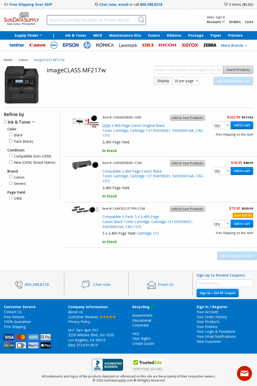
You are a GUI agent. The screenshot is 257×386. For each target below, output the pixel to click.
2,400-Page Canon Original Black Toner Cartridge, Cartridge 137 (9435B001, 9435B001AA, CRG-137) (153, 130)
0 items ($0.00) (241, 4)
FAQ (135, 333)
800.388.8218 (151, 4)
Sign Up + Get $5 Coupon (217, 293)
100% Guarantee (17, 321)
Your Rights (141, 338)
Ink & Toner (75, 35)
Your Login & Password (216, 331)
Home (8, 60)
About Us (75, 311)
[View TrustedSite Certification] (148, 364)
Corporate (140, 325)
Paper (216, 35)
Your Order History (212, 316)
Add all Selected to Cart (233, 81)
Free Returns (14, 316)
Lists (249, 22)
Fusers (154, 35)
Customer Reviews (83, 316)
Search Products (238, 70)
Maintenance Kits (125, 35)
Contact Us (13, 311)
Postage (196, 35)
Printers (235, 35)
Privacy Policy (79, 321)
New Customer (209, 341)
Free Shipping (15, 326)
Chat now (107, 4)
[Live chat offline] (244, 373)
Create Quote (143, 343)
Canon (23, 60)
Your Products (208, 321)
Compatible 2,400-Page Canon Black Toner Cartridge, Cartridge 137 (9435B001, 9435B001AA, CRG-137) (153, 176)
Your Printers (207, 326)
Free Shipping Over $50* (31, 4)
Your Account (207, 311)
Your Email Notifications (216, 336)
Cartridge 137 (148, 233)
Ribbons (174, 35)
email (123, 4)
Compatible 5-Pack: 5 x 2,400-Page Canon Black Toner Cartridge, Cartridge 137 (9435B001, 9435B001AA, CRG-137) (147, 221)
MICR (97, 35)
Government (142, 315)
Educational (141, 320)
